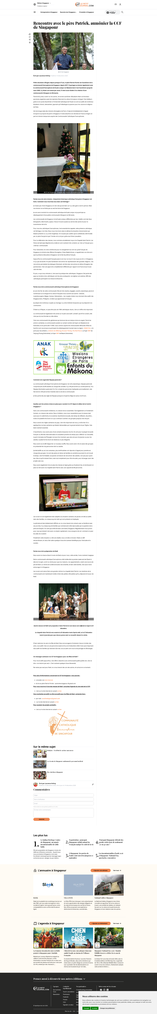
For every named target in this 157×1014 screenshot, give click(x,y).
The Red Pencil (77, 331)
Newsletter (56, 994)
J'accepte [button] (86, 1008)
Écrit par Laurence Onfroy (41, 76)
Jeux (77, 1002)
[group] (118, 12)
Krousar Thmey (67, 331)
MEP (89, 331)
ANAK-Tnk (87, 328)
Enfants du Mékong (54, 331)
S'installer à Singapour (86, 12)
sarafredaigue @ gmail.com (51, 698)
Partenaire (66, 994)
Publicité (65, 997)
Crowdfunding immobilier (84, 990)
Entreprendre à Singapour (49, 12)
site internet (49, 680)
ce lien (59, 691)
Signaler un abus (68, 1005)
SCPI (77, 992)
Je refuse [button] (94, 1008)
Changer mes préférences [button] (107, 1008)
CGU (64, 1002)
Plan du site (68, 1011)
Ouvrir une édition (68, 992)
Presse (65, 999)
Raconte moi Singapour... (68, 12)
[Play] (118, 12)
